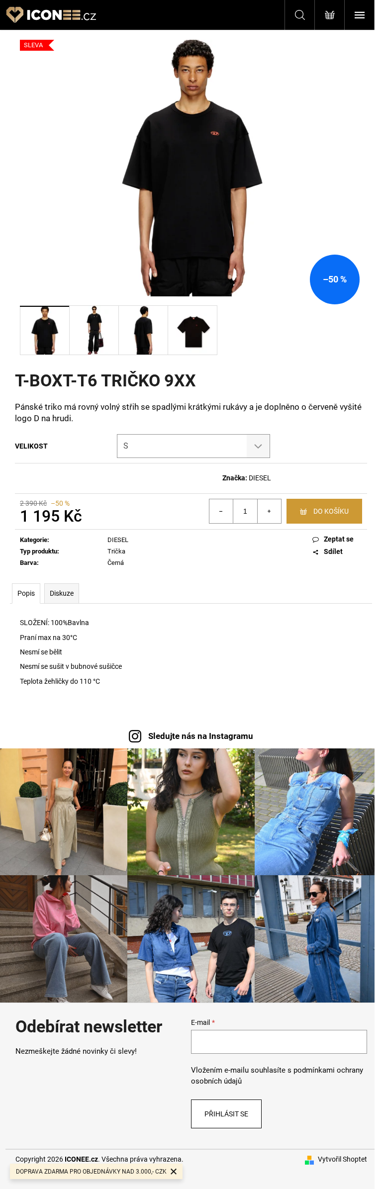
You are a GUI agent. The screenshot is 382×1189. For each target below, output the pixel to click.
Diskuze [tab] (62, 593)
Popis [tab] (26, 593)
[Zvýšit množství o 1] (269, 511)
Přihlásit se (226, 1114)
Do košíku (331, 511)
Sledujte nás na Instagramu (200, 736)
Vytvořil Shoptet (342, 1159)
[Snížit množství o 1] (221, 511)
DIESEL (260, 478)
